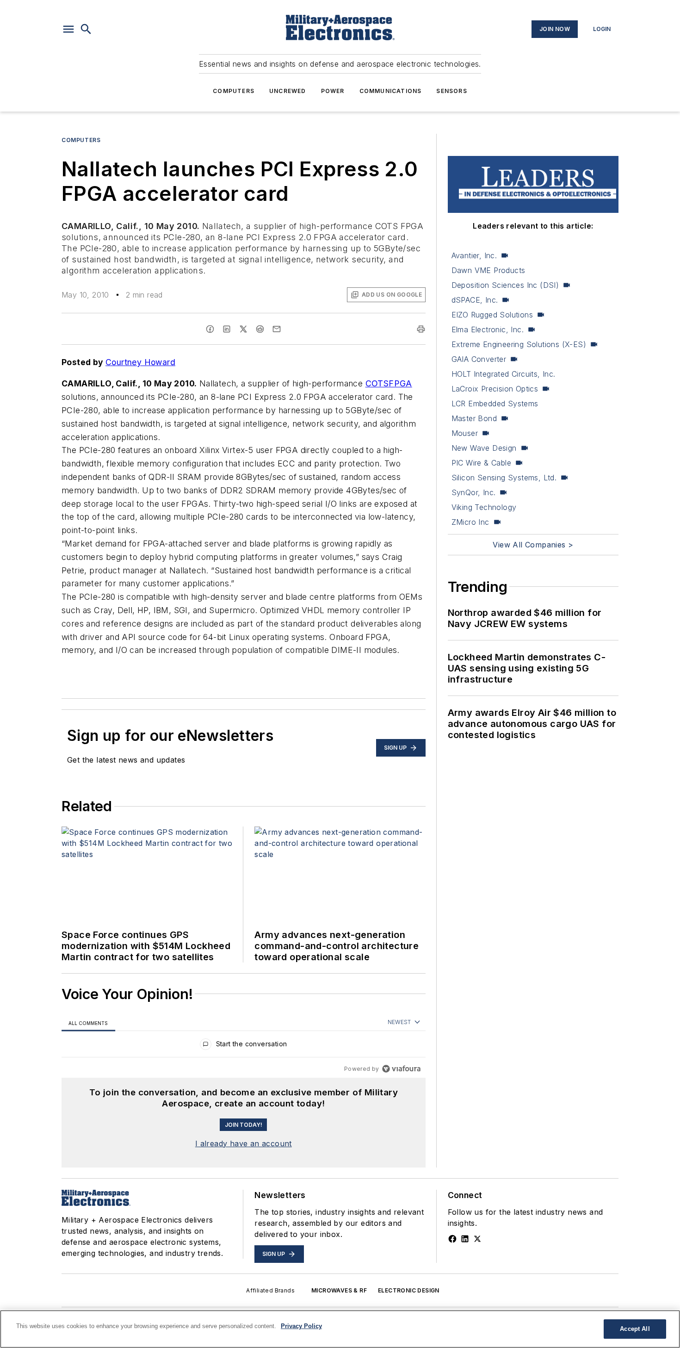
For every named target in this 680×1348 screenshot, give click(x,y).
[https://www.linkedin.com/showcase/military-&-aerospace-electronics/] (465, 1238)
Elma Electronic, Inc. (487, 329)
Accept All (634, 1328)
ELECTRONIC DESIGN (408, 1290)
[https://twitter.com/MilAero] (477, 1238)
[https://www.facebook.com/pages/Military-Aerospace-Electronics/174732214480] (452, 1238)
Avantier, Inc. (474, 255)
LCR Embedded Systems (494, 403)
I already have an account (243, 1143)
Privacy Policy (301, 1326)
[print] (421, 329)
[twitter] (243, 329)
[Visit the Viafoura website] (401, 1069)
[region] (244, 1046)
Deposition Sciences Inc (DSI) (505, 285)
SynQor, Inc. (473, 492)
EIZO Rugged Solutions (492, 314)
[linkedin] (226, 329)
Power (333, 90)
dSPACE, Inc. (474, 299)
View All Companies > (533, 544)
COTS (377, 383)
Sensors (451, 90)
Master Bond (474, 418)
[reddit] (260, 329)
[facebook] (210, 329)
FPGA (400, 383)
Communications (390, 90)
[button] (68, 29)
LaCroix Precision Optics (494, 388)
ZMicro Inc (470, 522)
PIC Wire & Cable (481, 462)
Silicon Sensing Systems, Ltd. (504, 477)
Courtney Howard (140, 362)
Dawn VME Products (488, 270)
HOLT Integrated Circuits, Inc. (503, 374)
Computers (233, 90)
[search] (86, 29)
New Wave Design (484, 448)
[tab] (88, 1023)
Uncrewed (287, 90)
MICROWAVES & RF (339, 1290)
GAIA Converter (479, 359)
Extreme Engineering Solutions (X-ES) (518, 344)
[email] (276, 329)
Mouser (464, 433)
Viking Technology (484, 507)
